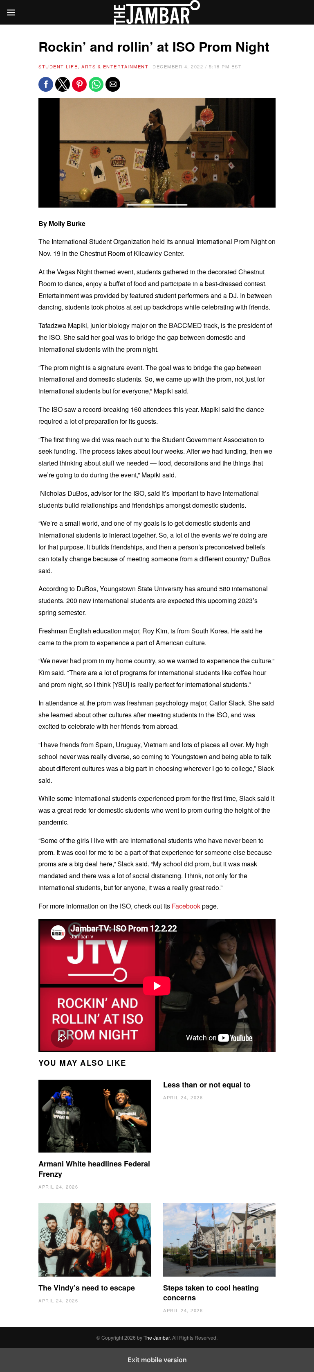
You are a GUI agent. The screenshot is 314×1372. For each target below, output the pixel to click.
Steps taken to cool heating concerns (211, 1292)
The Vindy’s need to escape (86, 1287)
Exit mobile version (157, 1360)
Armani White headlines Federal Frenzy (94, 1168)
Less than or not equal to (207, 1084)
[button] (45, 84)
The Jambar (157, 1337)
